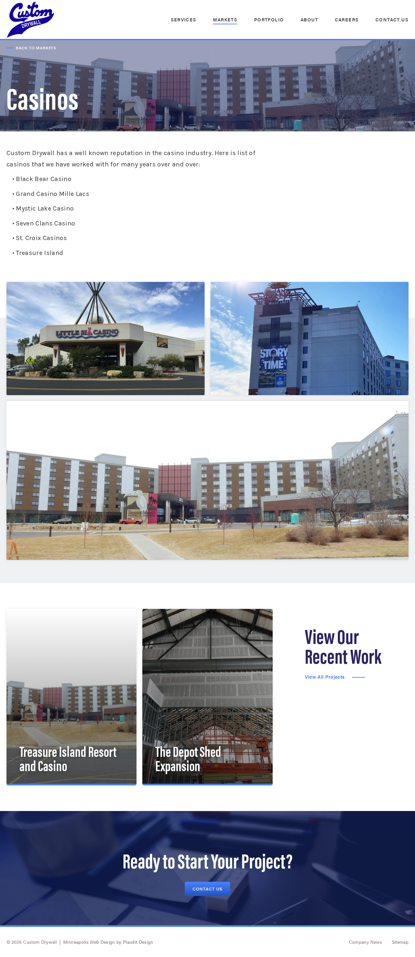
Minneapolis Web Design (89, 942)
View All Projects (325, 677)
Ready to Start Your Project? (207, 860)
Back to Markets (36, 48)
